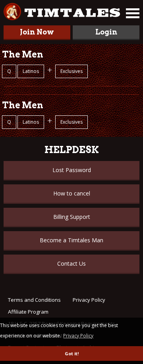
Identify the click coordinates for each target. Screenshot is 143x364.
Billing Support (71, 216)
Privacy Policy (89, 299)
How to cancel (71, 193)
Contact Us (71, 263)
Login (106, 32)
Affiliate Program (28, 311)
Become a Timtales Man (71, 240)
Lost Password (71, 170)
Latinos (31, 71)
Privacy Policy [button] (78, 335)
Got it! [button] (72, 353)
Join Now (37, 32)
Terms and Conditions (34, 299)
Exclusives (71, 71)
